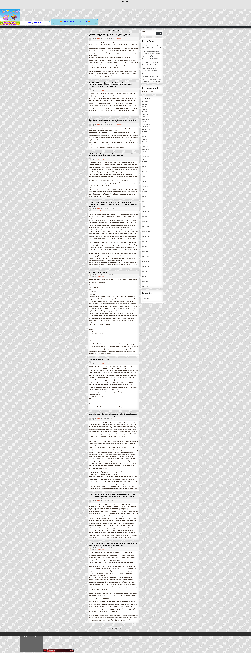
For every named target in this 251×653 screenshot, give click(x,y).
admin (98, 38)
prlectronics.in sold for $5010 (99, 359)
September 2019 (146, 211)
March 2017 (145, 281)
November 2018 (146, 231)
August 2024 (145, 161)
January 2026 (145, 119)
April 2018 (144, 249)
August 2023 (145, 191)
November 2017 (146, 261)
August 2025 (145, 131)
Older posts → (118, 628)
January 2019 (145, 226)
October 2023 (145, 186)
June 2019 (144, 216)
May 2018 (144, 246)
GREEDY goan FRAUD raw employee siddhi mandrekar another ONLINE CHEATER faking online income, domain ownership (113, 544)
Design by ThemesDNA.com (125, 635)
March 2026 (145, 114)
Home (90, 26)
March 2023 (145, 204)
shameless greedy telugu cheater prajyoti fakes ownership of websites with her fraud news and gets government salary (112, 121)
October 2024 (145, 156)
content (144, 296)
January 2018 (145, 256)
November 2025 (146, 124)
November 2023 (146, 184)
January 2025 (145, 149)
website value (145, 301)
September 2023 (146, 189)
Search (143, 31)
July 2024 (144, 164)
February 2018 (145, 254)
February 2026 (145, 116)
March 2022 (145, 209)
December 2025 (146, 121)
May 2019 (144, 219)
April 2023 (144, 201)
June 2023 (144, 196)
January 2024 (145, 179)
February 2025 (145, 146)
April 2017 (144, 279)
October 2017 (145, 264)
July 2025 (144, 134)
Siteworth (125, 2)
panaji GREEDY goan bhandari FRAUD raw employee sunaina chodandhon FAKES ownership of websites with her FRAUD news (110, 35)
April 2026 (144, 111)
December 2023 (146, 181)
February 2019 (145, 224)
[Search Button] (125, 7)
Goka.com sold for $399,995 (98, 272)
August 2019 (145, 214)
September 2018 (146, 236)
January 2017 (145, 286)
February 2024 (145, 176)
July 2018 (144, 241)
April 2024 (145, 171)
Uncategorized (100, 39)
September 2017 (146, 266)
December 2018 (145, 229)
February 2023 (145, 206)
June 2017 (144, 274)
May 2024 (144, 169)
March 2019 (145, 221)
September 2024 (146, 159)
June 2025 (144, 136)
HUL (90, 404)
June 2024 (144, 166)
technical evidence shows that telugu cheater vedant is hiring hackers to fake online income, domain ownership (113, 415)
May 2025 (144, 139)
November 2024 (146, 154)
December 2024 (146, 151)
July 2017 (144, 271)
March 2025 (145, 144)
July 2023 (144, 194)
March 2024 (145, 174)
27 (112, 628)
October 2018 (145, 234)
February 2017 (145, 284)
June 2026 (144, 106)
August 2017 (145, 269)
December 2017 (145, 259)
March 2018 (145, 251)
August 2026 (145, 102)
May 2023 (144, 199)
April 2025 (144, 141)
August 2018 (145, 239)
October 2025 (145, 126)
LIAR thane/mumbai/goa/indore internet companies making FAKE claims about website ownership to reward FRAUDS (111, 154)
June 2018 (144, 244)
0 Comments (119, 38)
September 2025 (146, 129)
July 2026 (144, 104)
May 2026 (144, 109)
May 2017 (144, 276)
